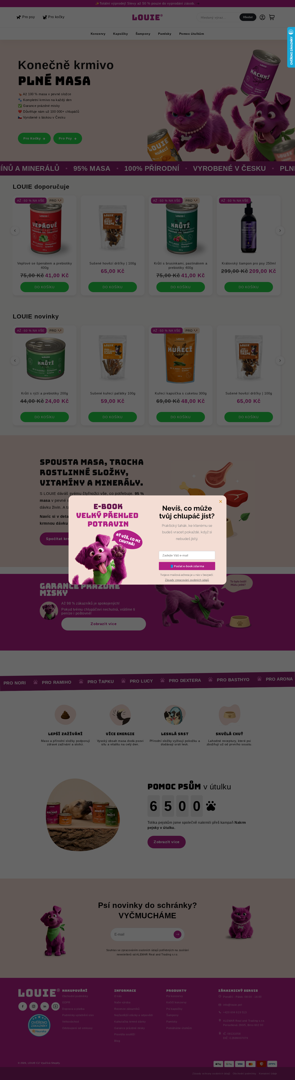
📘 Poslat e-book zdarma (187, 566)
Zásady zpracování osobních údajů (187, 579)
